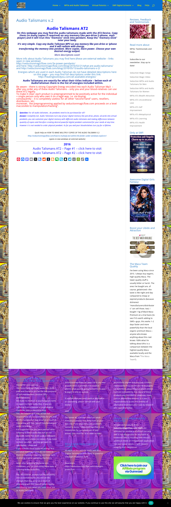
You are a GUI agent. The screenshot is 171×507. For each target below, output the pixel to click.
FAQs (147, 5)
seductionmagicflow (77, 103)
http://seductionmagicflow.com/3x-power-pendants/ (45, 63)
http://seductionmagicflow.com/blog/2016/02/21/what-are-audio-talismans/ (70, 65)
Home (55, 5)
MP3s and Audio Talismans (76, 5)
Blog (139, 5)
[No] (167, 503)
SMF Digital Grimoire (121, 5)
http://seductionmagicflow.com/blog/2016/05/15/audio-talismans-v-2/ (60, 68)
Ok (151, 503)
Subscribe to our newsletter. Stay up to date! (140, 62)
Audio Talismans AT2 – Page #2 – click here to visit (67, 153)
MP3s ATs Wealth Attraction (142, 95)
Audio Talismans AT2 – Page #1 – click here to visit (67, 148)
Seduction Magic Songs (140, 73)
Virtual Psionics (99, 5)
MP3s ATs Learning (138, 118)
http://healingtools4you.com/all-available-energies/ (67, 76)
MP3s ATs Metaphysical (140, 114)
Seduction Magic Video (140, 77)
